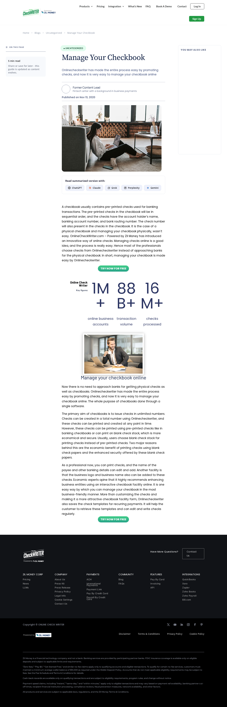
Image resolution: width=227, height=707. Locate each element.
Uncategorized (54, 32)
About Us (60, 579)
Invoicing (155, 583)
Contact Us (192, 553)
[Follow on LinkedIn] (181, 624)
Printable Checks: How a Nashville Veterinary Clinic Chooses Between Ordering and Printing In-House (198, 94)
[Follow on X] (168, 624)
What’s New (135, 6)
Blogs (38, 32)
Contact (182, 6)
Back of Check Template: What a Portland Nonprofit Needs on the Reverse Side (197, 60)
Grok (114, 187)
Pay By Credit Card (97, 593)
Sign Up (196, 18)
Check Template (204, 68)
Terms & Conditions (149, 633)
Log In (197, 6)
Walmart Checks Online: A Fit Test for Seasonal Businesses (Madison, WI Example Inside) (199, 129)
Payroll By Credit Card (96, 598)
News (26, 583)
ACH (89, 579)
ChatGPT (77, 187)
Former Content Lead (86, 87)
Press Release (62, 587)
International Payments (94, 584)
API (152, 587)
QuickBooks (189, 579)
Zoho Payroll (189, 595)
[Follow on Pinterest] (201, 624)
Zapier (185, 587)
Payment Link (94, 589)
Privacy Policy (63, 591)
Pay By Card (157, 579)
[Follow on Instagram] (188, 624)
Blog (120, 579)
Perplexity (134, 187)
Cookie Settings (63, 599)
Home (26, 32)
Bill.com (186, 599)
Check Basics (203, 105)
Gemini (155, 187)
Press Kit (60, 583)
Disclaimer (125, 633)
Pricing (101, 6)
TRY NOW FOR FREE (113, 268)
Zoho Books (189, 591)
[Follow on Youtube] (175, 624)
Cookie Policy (197, 633)
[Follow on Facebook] (195, 624)
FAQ (148, 6)
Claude (97, 187)
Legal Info (60, 595)
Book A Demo (164, 6)
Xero (184, 583)
